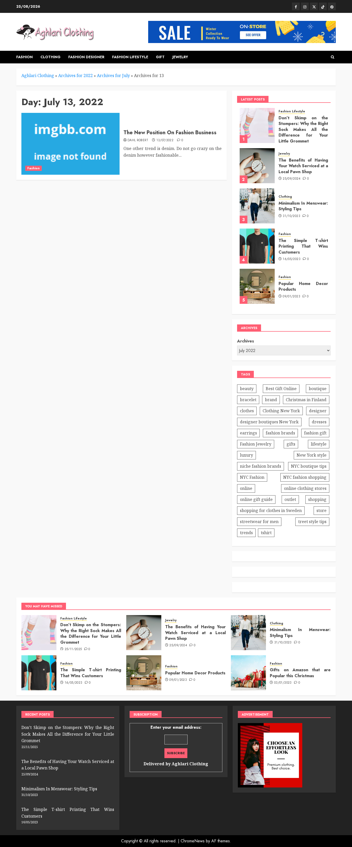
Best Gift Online (281, 388)
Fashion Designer (86, 57)
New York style (311, 455)
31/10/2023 (291, 216)
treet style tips (312, 521)
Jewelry (180, 57)
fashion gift (315, 433)
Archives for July (113, 75)
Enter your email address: (176, 745)
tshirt (266, 532)
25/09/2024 (291, 179)
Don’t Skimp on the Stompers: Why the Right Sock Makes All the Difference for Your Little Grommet (303, 129)
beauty (247, 388)
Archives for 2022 (75, 75)
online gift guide (256, 499)
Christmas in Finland (306, 399)
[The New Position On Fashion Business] (70, 144)
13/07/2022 (165, 140)
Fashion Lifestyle (130, 57)
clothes (247, 411)
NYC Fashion (252, 477)
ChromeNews (193, 841)
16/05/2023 (291, 259)
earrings (248, 433)
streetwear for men (259, 521)
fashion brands (280, 433)
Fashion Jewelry (255, 444)
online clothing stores (305, 488)
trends (246, 532)
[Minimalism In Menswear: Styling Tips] (257, 205)
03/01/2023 (283, 683)
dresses (319, 422)
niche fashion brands (260, 466)
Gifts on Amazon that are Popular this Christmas (300, 672)
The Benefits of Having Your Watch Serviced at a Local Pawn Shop (303, 166)
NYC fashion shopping (304, 477)
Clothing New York (281, 411)
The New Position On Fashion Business (169, 132)
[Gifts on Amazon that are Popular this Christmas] (248, 672)
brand (271, 399)
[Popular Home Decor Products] (257, 286)
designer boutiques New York (269, 422)
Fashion (24, 57)
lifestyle (318, 444)
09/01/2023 (291, 297)
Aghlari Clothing (37, 75)
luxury (246, 455)
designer (317, 411)
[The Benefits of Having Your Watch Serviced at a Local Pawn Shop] (257, 165)
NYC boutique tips (308, 466)
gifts (291, 444)
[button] (332, 57)
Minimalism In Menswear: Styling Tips (303, 206)
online (246, 488)
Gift (160, 57)
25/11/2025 (73, 649)
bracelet (248, 399)
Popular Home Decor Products (303, 286)
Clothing (50, 57)
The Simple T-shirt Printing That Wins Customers (303, 246)
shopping (317, 499)
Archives (245, 341)
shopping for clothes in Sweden (271, 510)
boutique (317, 388)
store (321, 510)
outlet (290, 499)
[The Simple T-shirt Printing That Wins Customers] (257, 246)
